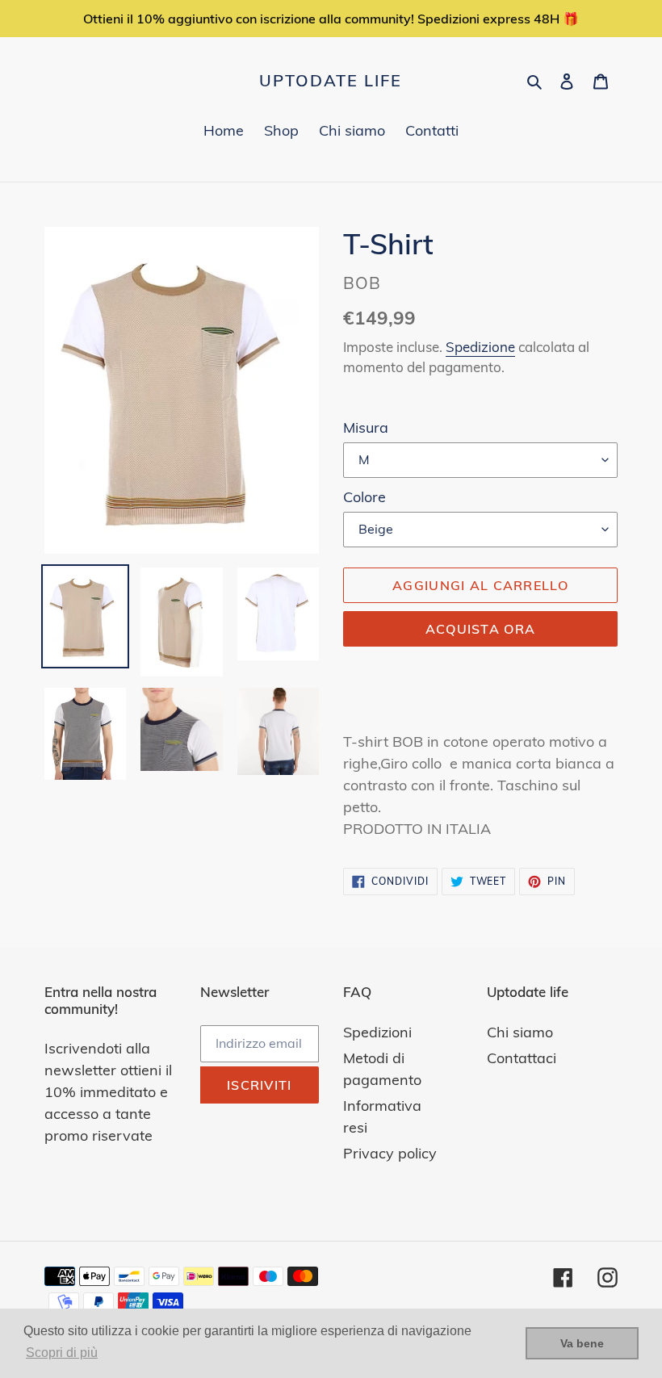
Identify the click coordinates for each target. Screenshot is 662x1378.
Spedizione (480, 346)
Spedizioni (377, 1032)
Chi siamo (520, 1032)
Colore (364, 497)
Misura (365, 427)
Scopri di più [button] (62, 1352)
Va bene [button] (582, 1343)
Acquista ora (480, 629)
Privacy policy (390, 1153)
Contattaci (521, 1058)
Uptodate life (330, 80)
